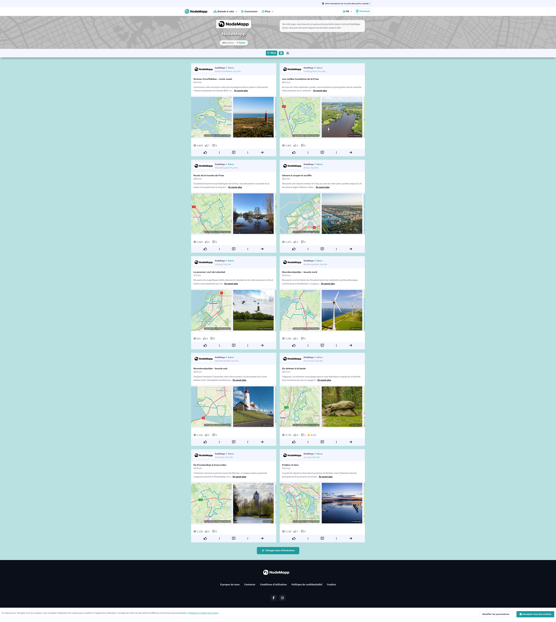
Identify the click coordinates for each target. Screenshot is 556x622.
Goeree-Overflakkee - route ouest (212, 79)
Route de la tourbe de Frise (208, 175)
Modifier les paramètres (495, 614)
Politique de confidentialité (306, 584)
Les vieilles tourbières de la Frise (300, 79)
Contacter (249, 584)
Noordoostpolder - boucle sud (210, 368)
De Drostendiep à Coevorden (209, 465)
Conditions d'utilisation (273, 584)
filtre (273, 53)
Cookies (331, 584)
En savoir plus (241, 90)
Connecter (251, 11)
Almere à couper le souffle (297, 175)
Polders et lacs (290, 465)
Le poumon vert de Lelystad (209, 272)
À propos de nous (230, 584)
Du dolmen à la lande (294, 368)
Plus (267, 11)
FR (347, 11)
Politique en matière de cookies (203, 612)
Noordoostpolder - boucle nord (299, 272)
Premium (365, 11)
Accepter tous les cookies (536, 614)
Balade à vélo (225, 11)
